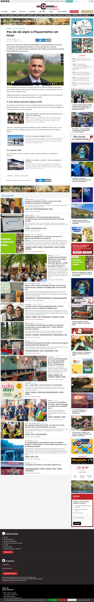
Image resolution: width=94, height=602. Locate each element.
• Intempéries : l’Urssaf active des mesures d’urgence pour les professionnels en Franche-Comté (81, 79)
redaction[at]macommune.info (9, 566)
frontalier (27, 456)
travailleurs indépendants (37, 228)
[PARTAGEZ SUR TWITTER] (40, 40)
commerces (33, 392)
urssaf (44, 228)
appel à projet (28, 334)
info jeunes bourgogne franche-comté (44, 298)
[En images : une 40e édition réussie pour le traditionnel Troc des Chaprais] (82, 119)
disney (41, 350)
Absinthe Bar (56, 375)
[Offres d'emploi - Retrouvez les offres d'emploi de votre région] (82, 140)
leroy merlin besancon (48, 247)
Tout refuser (62, 600)
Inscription (77, 252)
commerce (28, 392)
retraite (32, 456)
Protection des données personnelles (13, 543)
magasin (54, 468)
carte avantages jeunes (30, 298)
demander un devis (10, 573)
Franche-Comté (29, 199)
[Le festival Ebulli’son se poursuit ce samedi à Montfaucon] (82, 400)
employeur (28, 228)
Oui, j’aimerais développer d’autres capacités (83, 506)
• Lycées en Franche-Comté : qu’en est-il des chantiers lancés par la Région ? (82, 60)
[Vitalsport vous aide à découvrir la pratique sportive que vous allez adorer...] (82, 169)
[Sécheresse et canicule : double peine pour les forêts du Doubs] (82, 211)
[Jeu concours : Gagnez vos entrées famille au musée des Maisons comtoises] (82, 423)
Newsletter (8, 552)
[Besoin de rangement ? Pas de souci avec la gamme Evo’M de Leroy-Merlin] (12, 240)
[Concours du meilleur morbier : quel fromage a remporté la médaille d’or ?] (24, 405)
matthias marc (55, 317)
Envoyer (77, 523)
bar (61, 375)
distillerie (58, 376)
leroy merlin (40, 247)
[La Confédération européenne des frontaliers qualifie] (12, 446)
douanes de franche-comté (41, 434)
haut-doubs (34, 317)
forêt (66, 334)
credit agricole (35, 334)
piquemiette (10, 175)
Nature (42, 323)
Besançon (27, 234)
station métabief (24, 175)
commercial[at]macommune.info (10, 569)
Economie (15, 28)
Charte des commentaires (10, 541)
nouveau (63, 376)
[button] (89, 1)
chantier (27, 209)
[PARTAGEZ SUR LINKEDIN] (43, 40)
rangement (62, 247)
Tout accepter (53, 600)
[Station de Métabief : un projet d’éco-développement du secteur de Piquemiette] (15, 118)
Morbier (50, 400)
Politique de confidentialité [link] (83, 600)
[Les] (12, 388)
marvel (56, 350)
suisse (36, 456)
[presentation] (58, 83)
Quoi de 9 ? (40, 234)
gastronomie (28, 317)
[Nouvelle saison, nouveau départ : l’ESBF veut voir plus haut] (82, 312)
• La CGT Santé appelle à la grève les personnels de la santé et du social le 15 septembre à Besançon (82, 74)
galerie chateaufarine (49, 350)
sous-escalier (28, 249)
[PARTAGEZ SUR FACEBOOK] (37, 40)
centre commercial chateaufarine (32, 350)
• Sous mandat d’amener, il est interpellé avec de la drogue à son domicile (82, 84)
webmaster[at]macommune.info (10, 581)
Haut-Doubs (28, 440)
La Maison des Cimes (46, 317)
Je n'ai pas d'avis (79, 512)
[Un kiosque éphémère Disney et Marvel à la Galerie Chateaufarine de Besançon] (12, 346)
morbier (63, 417)
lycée (31, 209)
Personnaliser (72, 600)
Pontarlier (51, 357)
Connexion (87, 252)
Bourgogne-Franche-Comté (32, 283)
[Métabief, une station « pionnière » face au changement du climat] (15, 164)
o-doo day (61, 392)
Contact (6, 537)
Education (43, 199)
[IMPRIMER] (49, 40)
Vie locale (21, 28)
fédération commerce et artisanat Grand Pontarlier (48, 392)
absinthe (50, 375)
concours (50, 417)
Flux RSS (6, 544)
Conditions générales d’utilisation (12, 548)
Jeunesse (49, 283)
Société (40, 304)
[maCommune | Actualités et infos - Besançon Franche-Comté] (47, 6)
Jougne (9, 28)
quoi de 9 (57, 247)
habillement (48, 468)
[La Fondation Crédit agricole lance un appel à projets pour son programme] (12, 328)
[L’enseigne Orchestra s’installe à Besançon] (12, 468)
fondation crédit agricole (58, 334)
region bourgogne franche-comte (40, 209)
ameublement (28, 247)
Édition (49, 9)
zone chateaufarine (29, 470)
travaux (50, 209)
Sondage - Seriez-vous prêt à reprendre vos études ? (81, 502)
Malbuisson (28, 304)
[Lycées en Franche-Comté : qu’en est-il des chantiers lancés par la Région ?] (12, 204)
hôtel (39, 317)
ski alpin (17, 175)
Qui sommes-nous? (9, 539)
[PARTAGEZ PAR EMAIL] (46, 40)
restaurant (62, 317)
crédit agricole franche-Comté (46, 334)
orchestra (59, 468)
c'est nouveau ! (52, 376)
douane (32, 434)
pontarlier (27, 394)
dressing (34, 247)
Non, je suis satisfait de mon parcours (81, 510)
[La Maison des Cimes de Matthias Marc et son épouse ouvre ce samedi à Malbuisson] (12, 309)
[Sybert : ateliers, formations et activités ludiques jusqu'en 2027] (82, 342)
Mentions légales (8, 546)
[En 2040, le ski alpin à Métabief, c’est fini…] (15, 140)
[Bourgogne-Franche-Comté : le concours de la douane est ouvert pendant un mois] (12, 428)
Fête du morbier (57, 417)
